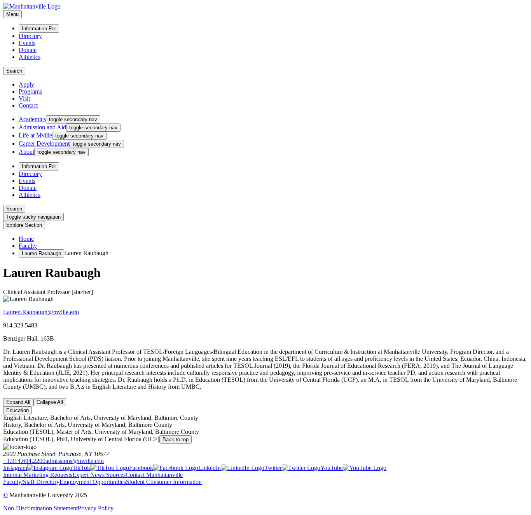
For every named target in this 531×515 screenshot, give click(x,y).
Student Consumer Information (164, 481)
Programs (30, 91)
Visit (24, 98)
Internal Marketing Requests (37, 475)
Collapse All (50, 402)
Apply (26, 84)
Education (17, 410)
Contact (28, 105)
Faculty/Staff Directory (31, 481)
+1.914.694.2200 (24, 461)
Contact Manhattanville (154, 475)
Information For (39, 28)
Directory (30, 36)
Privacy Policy (96, 508)
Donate (28, 50)
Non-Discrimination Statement (40, 508)
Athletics (29, 57)
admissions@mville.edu (74, 461)
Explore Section (24, 225)
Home (26, 238)
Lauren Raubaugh (41, 253)
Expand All (18, 402)
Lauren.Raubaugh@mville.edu (41, 312)
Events (27, 43)
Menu (12, 14)
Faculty (28, 245)
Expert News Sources (99, 475)
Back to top (175, 439)
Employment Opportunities (92, 481)
